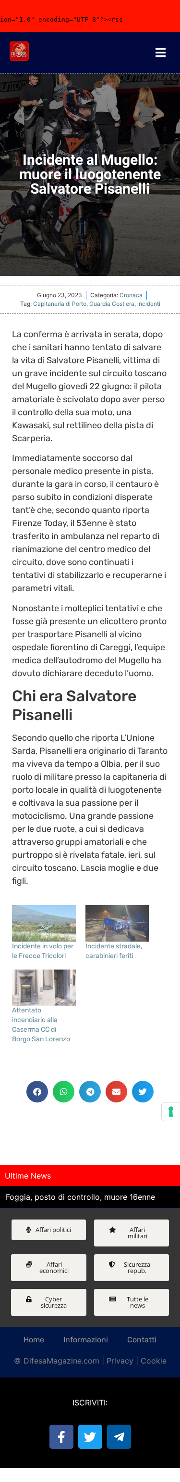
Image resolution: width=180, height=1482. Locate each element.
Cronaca (131, 295)
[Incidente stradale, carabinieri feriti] (117, 923)
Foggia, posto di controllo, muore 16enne (80, 1197)
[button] (37, 1091)
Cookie (154, 1360)
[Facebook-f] (61, 1437)
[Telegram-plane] (119, 1437)
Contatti (141, 1339)
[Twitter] (90, 1437)
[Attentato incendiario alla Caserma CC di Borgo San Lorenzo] (44, 988)
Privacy (120, 1360)
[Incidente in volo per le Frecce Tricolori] (44, 923)
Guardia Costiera (111, 303)
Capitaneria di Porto (59, 303)
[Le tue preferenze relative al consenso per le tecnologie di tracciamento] (171, 1111)
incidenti (148, 303)
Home (34, 1339)
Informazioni (85, 1339)
